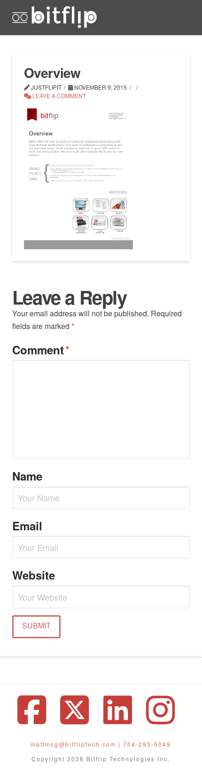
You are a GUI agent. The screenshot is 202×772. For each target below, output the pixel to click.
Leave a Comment (58, 95)
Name (27, 476)
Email (27, 526)
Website (33, 575)
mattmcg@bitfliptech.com (73, 744)
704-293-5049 (147, 744)
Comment (41, 349)
